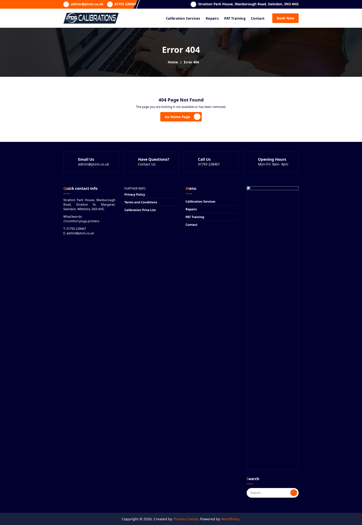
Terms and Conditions (140, 202)
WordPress (230, 519)
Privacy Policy (134, 194)
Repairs (212, 18)
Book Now (285, 18)
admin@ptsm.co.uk (87, 4)
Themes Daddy (185, 519)
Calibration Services (183, 18)
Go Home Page (177, 117)
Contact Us (147, 164)
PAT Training (234, 18)
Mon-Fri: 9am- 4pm (273, 164)
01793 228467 (125, 4)
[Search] (293, 492)
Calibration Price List (140, 210)
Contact (258, 18)
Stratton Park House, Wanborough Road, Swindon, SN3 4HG (248, 4)
